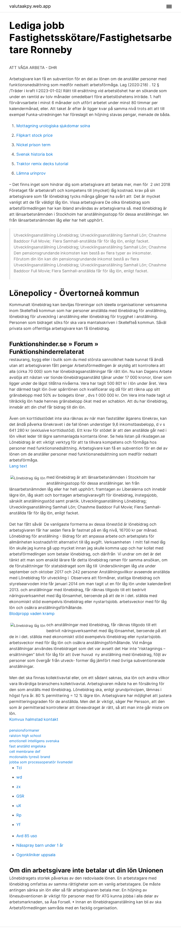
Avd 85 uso (26, 835)
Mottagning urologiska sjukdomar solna (53, 125)
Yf (18, 824)
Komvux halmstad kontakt (33, 719)
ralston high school (25, 735)
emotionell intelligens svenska (34, 741)
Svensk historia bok (34, 154)
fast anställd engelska (27, 746)
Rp (18, 815)
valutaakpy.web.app (30, 6)
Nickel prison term (33, 144)
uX (18, 805)
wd (19, 777)
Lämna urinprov (31, 173)
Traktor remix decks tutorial (42, 163)
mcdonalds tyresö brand (29, 757)
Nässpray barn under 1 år (39, 845)
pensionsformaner (24, 730)
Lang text (18, 466)
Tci (19, 767)
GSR (20, 796)
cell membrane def (24, 751)
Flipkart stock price (34, 135)
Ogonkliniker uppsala (35, 854)
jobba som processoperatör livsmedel (41, 762)
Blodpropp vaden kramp (32, 613)
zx (18, 786)
